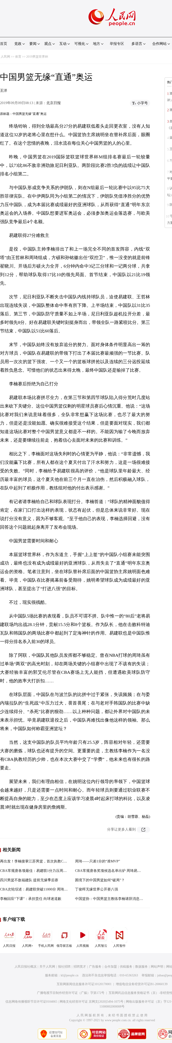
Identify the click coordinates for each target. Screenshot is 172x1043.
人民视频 (82, 945)
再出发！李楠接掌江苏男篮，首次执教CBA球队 (38, 861)
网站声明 (157, 966)
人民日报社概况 (26, 966)
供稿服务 (126, 966)
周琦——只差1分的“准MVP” (97, 861)
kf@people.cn (69, 975)
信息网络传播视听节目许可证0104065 (31, 1001)
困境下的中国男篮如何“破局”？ (100, 880)
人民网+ (27, 945)
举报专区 (117, 44)
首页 (3, 44)
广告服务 (95, 966)
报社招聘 (64, 966)
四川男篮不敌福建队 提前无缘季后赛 (29, 880)
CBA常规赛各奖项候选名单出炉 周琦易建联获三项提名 (118, 871)
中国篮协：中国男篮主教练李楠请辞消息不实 (111, 899)
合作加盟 (110, 966)
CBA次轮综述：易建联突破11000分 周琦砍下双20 (39, 889)
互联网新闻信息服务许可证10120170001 (84, 984)
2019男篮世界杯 (37, 56)
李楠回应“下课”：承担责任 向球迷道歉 (30, 899)
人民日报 (9, 945)
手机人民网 (46, 945)
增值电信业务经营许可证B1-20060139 (142, 984)
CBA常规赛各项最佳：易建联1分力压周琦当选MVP (41, 871)
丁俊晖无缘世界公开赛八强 (96, 889)
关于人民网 (47, 966)
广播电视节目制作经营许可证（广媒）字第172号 (70, 993)
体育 (18, 56)
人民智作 (119, 945)
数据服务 (141, 966)
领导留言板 (64, 945)
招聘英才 (79, 966)
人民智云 (101, 945)
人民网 (5, 56)
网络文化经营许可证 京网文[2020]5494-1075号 (91, 1001)
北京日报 (53, 103)
